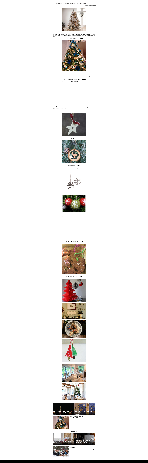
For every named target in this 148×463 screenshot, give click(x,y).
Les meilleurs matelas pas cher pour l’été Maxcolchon (62, 442)
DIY (58, 107)
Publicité (76, 460)
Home (53, 2)
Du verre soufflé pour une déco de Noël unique (77, 416)
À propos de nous (80, 460)
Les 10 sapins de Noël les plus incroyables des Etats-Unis (61, 412)
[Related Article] (84, 409)
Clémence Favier (87, 5)
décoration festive (73, 33)
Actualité (71, 447)
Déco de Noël (77, 414)
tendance (76, 107)
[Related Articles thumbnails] (61, 422)
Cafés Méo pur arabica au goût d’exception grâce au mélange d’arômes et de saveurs (83, 441)
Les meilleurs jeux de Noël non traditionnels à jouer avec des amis (80, 446)
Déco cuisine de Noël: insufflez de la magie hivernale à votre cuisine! (84, 412)
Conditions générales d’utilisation (69, 460)
